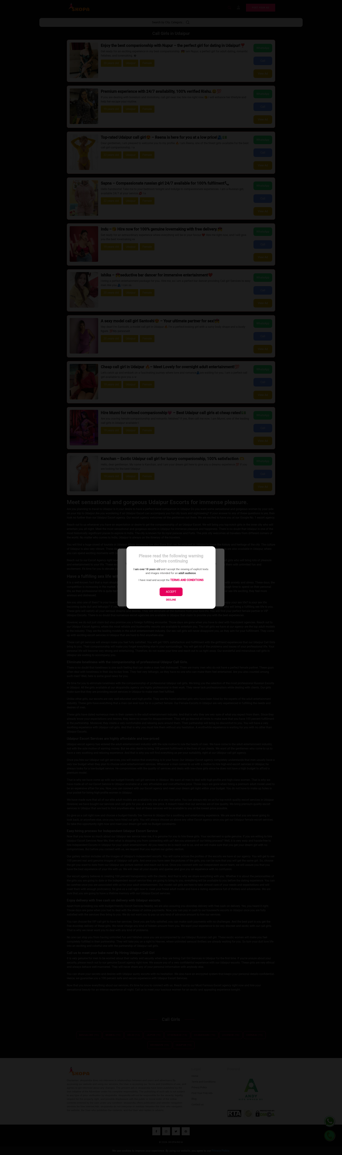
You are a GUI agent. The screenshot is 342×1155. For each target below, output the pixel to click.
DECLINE (171, 599)
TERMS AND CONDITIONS (187, 580)
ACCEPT (171, 591)
